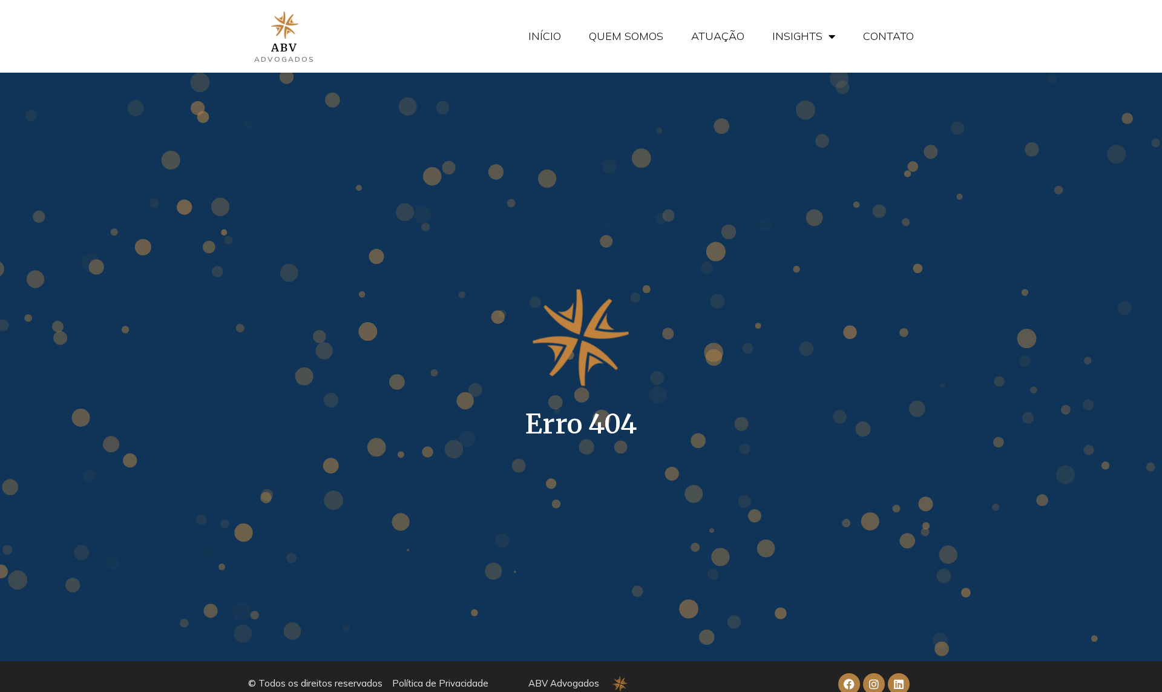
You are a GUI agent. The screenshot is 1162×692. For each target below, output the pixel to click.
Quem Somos (626, 36)
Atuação (717, 36)
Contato (888, 36)
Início (544, 36)
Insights (797, 36)
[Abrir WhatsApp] (1132, 661)
